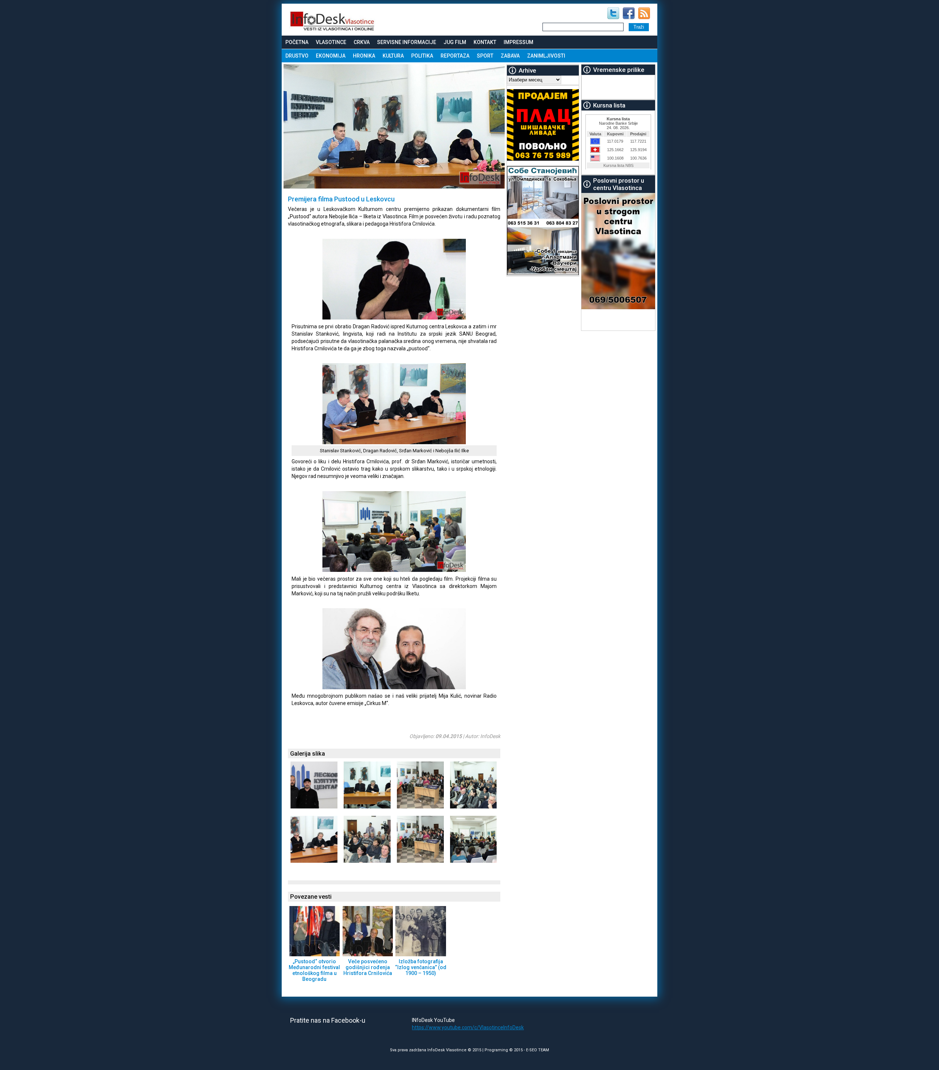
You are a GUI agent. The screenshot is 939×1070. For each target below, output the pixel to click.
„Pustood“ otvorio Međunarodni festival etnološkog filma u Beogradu (314, 970)
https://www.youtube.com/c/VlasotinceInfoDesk (468, 1027)
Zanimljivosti (546, 56)
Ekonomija (331, 56)
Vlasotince (331, 42)
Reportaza (455, 56)
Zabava (510, 56)
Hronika (364, 56)
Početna (296, 42)
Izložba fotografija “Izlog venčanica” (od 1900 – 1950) (420, 967)
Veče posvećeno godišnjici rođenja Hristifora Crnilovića (367, 967)
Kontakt (485, 42)
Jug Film (454, 42)
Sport (485, 56)
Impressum (518, 42)
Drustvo (296, 56)
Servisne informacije (406, 42)
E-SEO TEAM (537, 1050)
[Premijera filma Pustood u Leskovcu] (379, 318)
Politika (422, 56)
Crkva (362, 42)
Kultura (393, 56)
